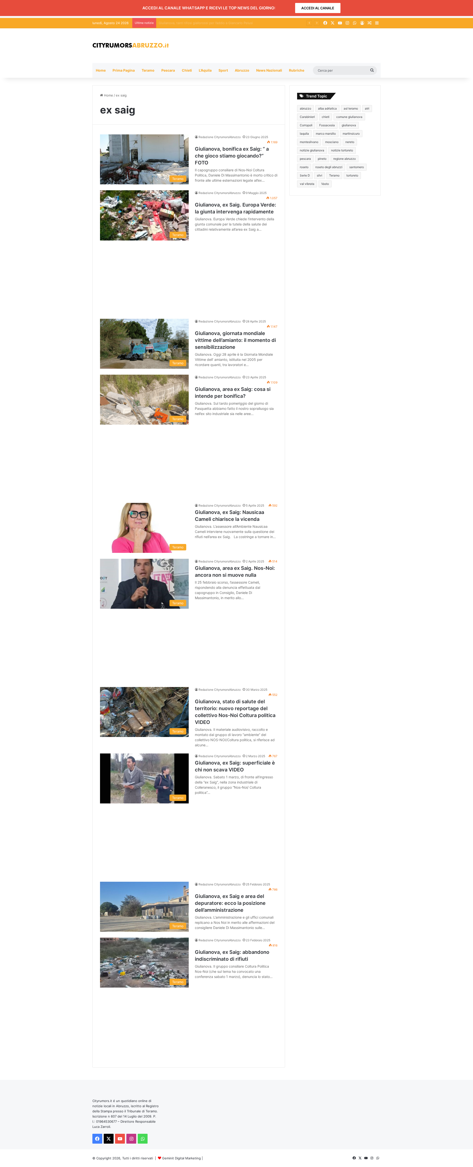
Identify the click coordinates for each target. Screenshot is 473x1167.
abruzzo (305, 108)
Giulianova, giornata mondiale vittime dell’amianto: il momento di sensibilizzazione (235, 340)
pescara (305, 158)
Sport (223, 70)
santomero (356, 167)
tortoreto (352, 175)
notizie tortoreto (342, 150)
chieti (325, 117)
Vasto (325, 184)
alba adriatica (327, 108)
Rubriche (296, 70)
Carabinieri (307, 117)
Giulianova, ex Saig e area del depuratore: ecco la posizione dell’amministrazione (230, 903)
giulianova (349, 125)
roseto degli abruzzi (328, 167)
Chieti (187, 70)
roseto (304, 167)
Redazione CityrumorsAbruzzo (220, 137)
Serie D (305, 175)
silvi (319, 175)
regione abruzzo (344, 158)
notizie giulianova (312, 150)
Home (101, 70)
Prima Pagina (124, 70)
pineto (322, 158)
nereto (349, 142)
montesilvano (309, 142)
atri (367, 108)
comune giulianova (349, 117)
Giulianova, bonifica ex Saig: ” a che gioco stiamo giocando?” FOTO (232, 156)
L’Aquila (205, 70)
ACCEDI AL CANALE (317, 8)
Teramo (148, 70)
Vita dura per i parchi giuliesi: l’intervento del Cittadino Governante (210, 23)
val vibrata (307, 184)
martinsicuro (351, 133)
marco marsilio (326, 133)
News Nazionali (269, 70)
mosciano (331, 142)
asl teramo (351, 108)
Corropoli (306, 125)
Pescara (168, 70)
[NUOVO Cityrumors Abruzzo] (130, 45)
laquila (304, 133)
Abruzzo (242, 70)
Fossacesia (327, 125)
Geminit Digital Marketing (181, 1158)
